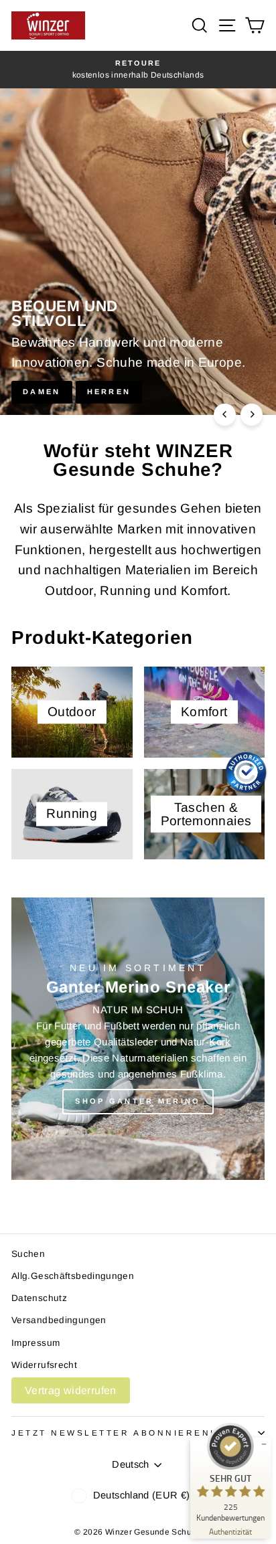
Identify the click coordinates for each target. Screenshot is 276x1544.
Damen (42, 392)
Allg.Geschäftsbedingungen (72, 1276)
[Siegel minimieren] (264, 1444)
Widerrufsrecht (44, 1365)
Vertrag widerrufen (71, 1390)
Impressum (35, 1343)
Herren (109, 392)
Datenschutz (39, 1298)
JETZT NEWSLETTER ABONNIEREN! (113, 1432)
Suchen (28, 1254)
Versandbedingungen (59, 1320)
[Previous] (225, 415)
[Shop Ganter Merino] (138, 1038)
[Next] (251, 415)
